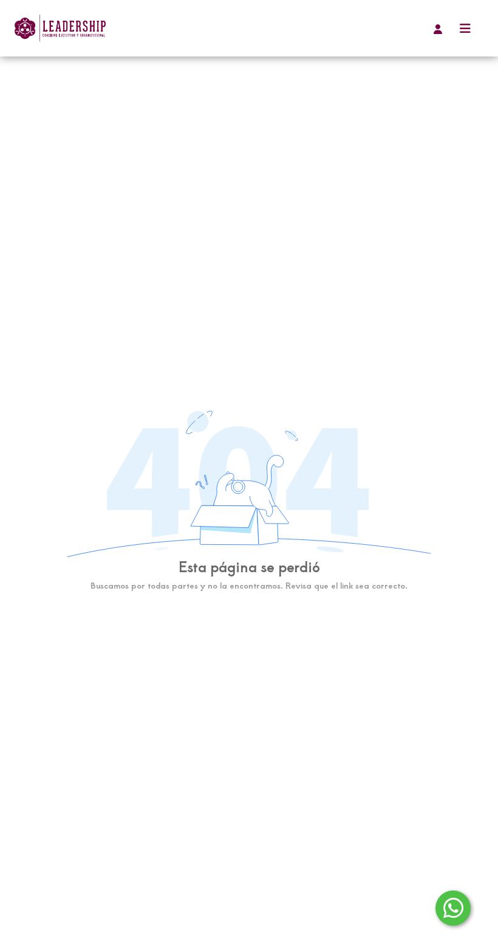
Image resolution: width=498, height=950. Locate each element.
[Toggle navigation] (465, 28)
